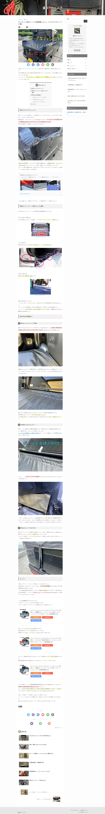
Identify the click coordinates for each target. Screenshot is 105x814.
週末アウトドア (77, 36)
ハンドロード (77, 65)
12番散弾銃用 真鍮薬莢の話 (75, 84)
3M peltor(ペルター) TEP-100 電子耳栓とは (77, 101)
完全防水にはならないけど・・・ (40, 99)
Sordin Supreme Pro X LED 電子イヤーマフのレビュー (77, 79)
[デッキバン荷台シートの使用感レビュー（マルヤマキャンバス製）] (38, 64)
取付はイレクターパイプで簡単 (39, 97)
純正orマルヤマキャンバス (38, 88)
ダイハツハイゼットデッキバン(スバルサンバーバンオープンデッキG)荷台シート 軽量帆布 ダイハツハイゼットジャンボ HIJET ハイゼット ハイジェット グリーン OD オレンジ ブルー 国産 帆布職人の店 (46, 612)
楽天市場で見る (47, 617)
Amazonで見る (36, 617)
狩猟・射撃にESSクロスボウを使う (76, 96)
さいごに (34, 104)
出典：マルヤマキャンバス (25, 193)
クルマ (21, 706)
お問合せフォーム (84, 810)
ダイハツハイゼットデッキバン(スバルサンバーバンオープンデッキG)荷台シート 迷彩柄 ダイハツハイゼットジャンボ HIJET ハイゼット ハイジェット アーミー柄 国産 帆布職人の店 (46, 668)
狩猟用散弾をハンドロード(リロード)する (77, 90)
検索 (68, 18)
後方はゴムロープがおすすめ (39, 101)
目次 (40, 85)
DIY (77, 59)
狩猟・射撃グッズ (77, 68)
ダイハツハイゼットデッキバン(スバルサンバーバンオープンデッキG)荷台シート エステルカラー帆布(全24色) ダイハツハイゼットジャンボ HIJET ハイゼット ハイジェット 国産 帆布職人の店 (46, 640)
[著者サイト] (31, 723)
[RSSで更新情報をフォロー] (49, 723)
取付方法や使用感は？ (37, 95)
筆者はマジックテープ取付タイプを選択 (40, 91)
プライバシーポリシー (75, 810)
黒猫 (84, 112)
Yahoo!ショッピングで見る (36, 620)
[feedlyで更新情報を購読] (40, 723)
